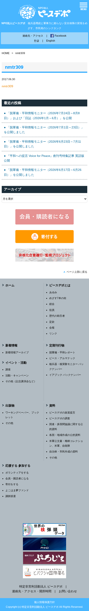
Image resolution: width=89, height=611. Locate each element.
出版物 (9, 405)
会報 (51, 327)
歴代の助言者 (57, 315)
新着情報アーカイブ (17, 352)
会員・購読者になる (17, 478)
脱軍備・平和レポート (62, 352)
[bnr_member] (44, 223)
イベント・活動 (16, 362)
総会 (51, 304)
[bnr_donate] (44, 242)
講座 (8, 369)
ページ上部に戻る (75, 271)
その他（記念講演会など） (21, 381)
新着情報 (11, 345)
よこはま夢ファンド (17, 490)
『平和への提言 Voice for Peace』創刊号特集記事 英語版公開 (44, 158)
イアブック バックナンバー (65, 374)
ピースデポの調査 (59, 418)
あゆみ (53, 292)
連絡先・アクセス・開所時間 (31, 591)
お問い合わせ (68, 591)
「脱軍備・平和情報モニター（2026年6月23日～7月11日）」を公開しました (42, 144)
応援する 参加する (17, 465)
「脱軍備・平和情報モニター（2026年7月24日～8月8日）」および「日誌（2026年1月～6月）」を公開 (42, 115)
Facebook (60, 35)
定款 (51, 321)
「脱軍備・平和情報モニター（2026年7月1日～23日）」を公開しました (44, 130)
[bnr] (44, 260)
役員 (51, 310)
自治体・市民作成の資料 (63, 451)
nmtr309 (7, 86)
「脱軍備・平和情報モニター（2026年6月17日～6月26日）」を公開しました (42, 172)
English (50, 40)
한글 (36, 40)
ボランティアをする (17, 472)
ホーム (9, 285)
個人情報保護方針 (44, 602)
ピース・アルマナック (62, 358)
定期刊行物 (56, 345)
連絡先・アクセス (32, 35)
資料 (52, 405)
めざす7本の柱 (57, 298)
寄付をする (11, 484)
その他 (9, 423)
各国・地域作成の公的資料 (64, 434)
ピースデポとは (59, 285)
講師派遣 (10, 496)
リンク (53, 333)
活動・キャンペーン (17, 375)
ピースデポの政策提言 (62, 412)
